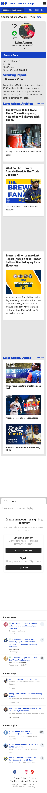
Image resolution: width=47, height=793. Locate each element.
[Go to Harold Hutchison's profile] (6, 624)
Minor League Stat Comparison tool (23, 679)
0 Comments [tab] (10, 501)
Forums (22, 4)
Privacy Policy (20, 778)
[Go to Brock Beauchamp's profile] (6, 745)
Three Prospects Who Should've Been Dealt (23, 387)
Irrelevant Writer (37, 699)
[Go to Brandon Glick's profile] (6, 732)
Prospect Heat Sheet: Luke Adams (22, 418)
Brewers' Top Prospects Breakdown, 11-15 (23, 448)
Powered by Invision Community (23, 787)
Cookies (32, 778)
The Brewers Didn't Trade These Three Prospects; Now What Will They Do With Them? (23, 115)
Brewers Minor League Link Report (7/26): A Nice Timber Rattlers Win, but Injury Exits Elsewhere (23, 261)
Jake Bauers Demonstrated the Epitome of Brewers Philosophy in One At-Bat (23, 625)
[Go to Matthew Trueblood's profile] (6, 658)
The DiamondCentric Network (23, 781)
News (12, 4)
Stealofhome (16, 682)
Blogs (31, 4)
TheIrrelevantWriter (19, 699)
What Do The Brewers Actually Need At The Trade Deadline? (22, 171)
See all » (40, 103)
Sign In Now (23, 568)
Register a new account (23, 550)
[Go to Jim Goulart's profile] (6, 640)
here (39, 16)
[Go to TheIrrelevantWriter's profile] (6, 695)
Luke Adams (23, 42)
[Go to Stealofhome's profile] (6, 680)
